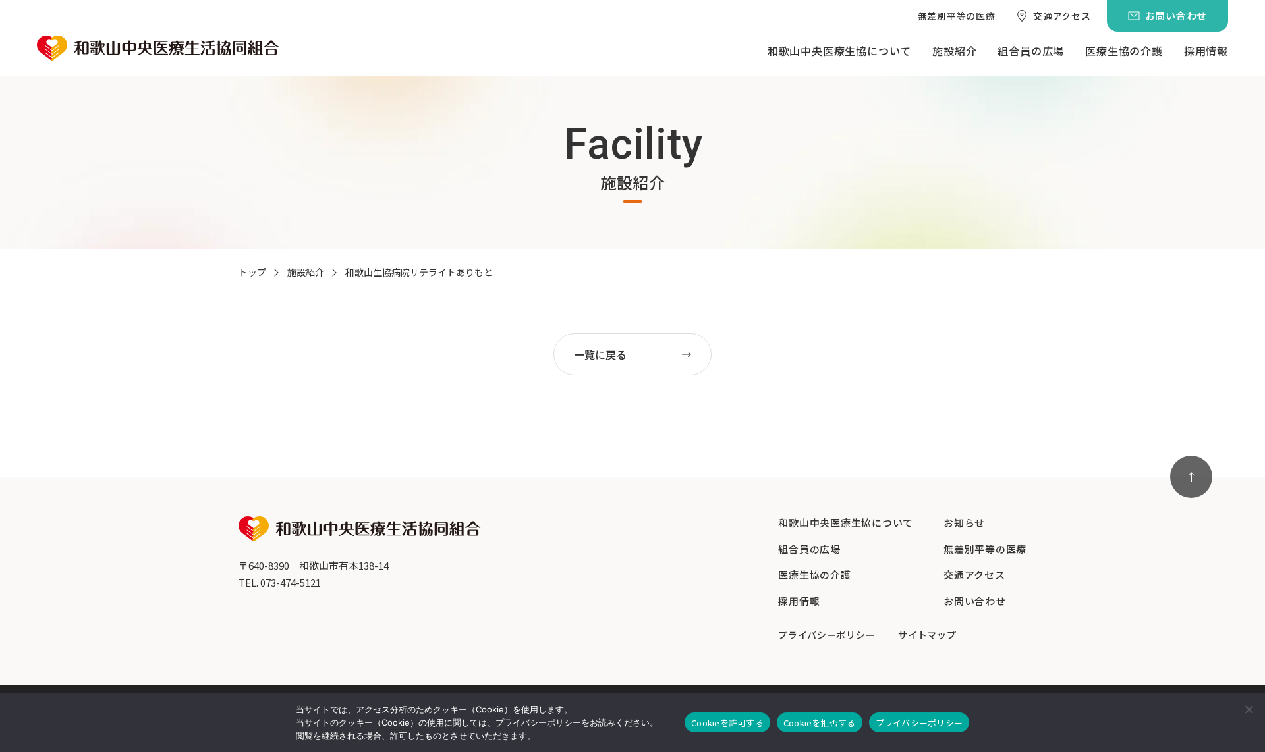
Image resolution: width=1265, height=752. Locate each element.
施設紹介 (305, 272)
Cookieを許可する (727, 722)
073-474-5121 (290, 582)
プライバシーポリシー (919, 722)
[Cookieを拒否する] (1248, 709)
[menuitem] (957, 16)
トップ (252, 272)
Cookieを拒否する (819, 722)
